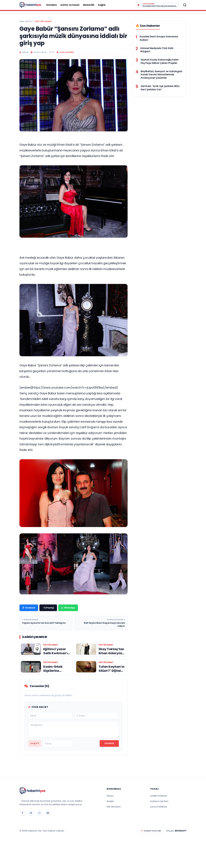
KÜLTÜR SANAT (43, 21)
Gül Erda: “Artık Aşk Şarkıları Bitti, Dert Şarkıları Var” (160, 88)
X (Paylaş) (49, 607)
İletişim (110, 801)
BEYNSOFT (181, 830)
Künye (110, 795)
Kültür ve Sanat (69, 5)
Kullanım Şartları (159, 801)
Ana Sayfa (25, 21)
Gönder (109, 743)
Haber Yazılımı (152, 831)
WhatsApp (69, 607)
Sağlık (101, 5)
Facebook (30, 607)
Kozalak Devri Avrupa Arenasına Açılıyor (159, 38)
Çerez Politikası (158, 806)
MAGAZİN (88, 5)
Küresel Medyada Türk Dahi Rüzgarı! (156, 50)
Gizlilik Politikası (158, 795)
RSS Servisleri (114, 806)
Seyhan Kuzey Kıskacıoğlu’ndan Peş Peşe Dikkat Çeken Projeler (160, 61)
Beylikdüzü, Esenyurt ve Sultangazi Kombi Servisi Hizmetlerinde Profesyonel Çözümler (161, 75)
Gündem (51, 5)
